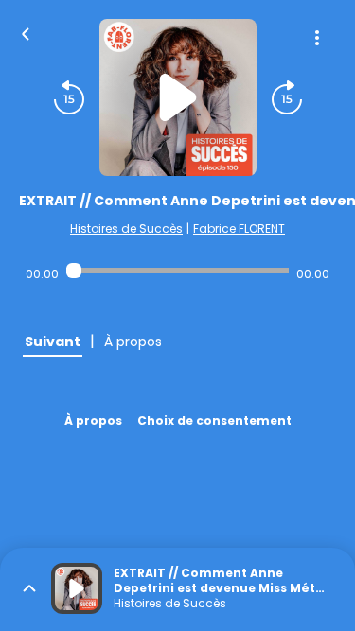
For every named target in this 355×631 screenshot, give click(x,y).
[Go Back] (26, 32)
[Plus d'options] (317, 38)
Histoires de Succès (126, 228)
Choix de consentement (214, 420)
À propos (93, 420)
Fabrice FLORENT (239, 228)
